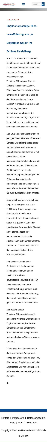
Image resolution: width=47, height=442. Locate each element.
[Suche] (43, 4)
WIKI (20, 422)
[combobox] (37, 4)
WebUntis (32, 422)
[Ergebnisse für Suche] (37, 7)
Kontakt (5, 418)
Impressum (18, 418)
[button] (23, 4)
